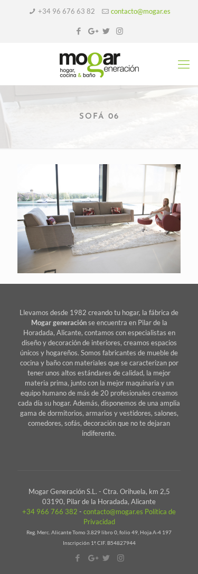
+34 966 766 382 (50, 511)
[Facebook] (78, 30)
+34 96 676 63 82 (66, 11)
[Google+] (92, 30)
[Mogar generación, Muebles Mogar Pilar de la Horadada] (99, 64)
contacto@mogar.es (141, 11)
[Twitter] (105, 30)
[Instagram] (119, 30)
